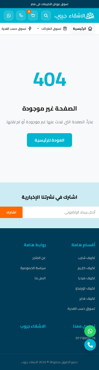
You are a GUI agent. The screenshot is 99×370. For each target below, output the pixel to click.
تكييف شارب (86, 258)
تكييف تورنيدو (85, 288)
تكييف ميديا (86, 278)
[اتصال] (21, 15)
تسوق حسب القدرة (81, 308)
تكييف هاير (87, 298)
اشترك (11, 212)
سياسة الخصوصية (33, 268)
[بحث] (46, 15)
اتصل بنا (40, 278)
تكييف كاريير (86, 268)
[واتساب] (90, 331)
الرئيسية (79, 28)
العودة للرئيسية (49, 140)
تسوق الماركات (51, 29)
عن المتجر (39, 258)
